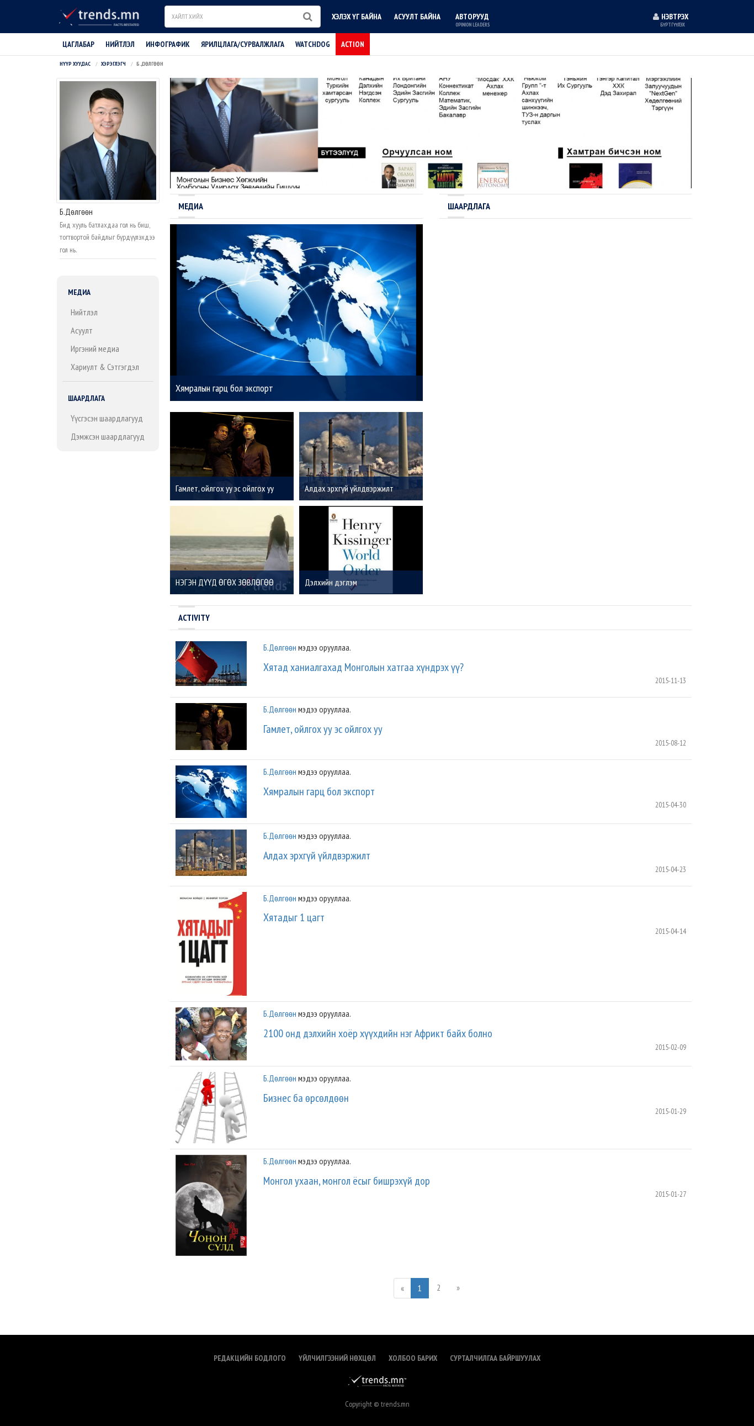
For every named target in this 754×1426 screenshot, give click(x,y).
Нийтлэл (84, 312)
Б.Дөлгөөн (279, 647)
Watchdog (312, 44)
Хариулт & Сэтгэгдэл (105, 366)
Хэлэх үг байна (356, 17)
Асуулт (82, 330)
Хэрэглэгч (113, 63)
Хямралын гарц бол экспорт (319, 791)
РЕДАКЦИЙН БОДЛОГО (250, 1358)
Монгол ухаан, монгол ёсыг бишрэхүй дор (346, 1181)
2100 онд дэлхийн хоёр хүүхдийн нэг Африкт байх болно (377, 1033)
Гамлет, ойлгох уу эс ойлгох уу (323, 729)
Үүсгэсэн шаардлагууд (107, 418)
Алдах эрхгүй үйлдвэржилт (316, 855)
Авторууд (472, 20)
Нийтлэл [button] (120, 44)
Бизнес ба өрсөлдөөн (306, 1098)
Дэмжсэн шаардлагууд (108, 436)
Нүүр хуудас (75, 63)
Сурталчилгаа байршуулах (495, 1358)
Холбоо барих (413, 1358)
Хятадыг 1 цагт (294, 917)
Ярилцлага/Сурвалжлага (242, 44)
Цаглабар (78, 44)
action (352, 44)
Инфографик (168, 44)
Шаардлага (86, 398)
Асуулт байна (417, 17)
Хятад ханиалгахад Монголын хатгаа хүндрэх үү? (363, 667)
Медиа (79, 292)
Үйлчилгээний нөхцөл (337, 1358)
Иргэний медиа (95, 348)
